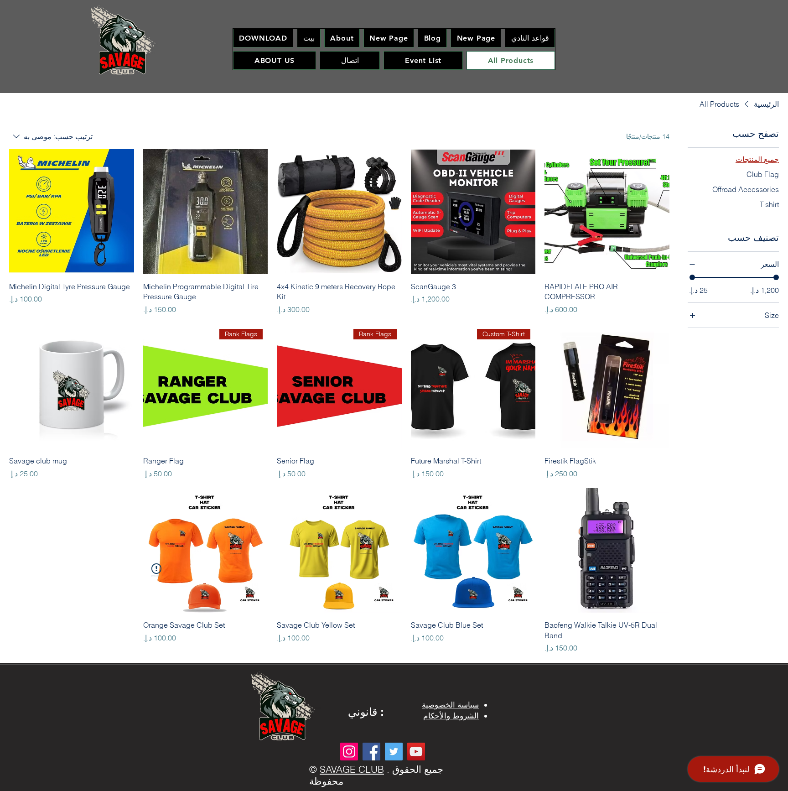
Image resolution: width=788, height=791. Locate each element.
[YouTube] (416, 751)
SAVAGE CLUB (352, 769)
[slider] (692, 277)
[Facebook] (371, 751)
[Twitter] (394, 751)
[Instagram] (349, 751)
